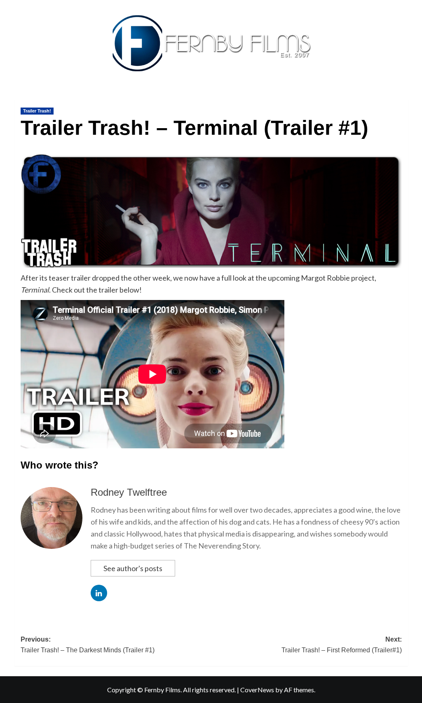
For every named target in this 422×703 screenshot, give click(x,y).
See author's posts (132, 568)
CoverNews (257, 690)
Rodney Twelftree (129, 492)
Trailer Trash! (37, 110)
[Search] (403, 97)
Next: (341, 645)
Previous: (88, 645)
